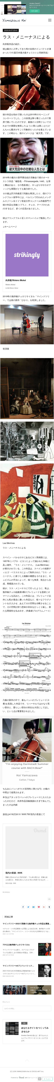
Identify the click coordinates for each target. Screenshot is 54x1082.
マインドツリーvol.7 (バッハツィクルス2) (20, 965)
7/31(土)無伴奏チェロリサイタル (16, 944)
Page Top (27, 1061)
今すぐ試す (34, 11)
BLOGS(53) (6, 892)
